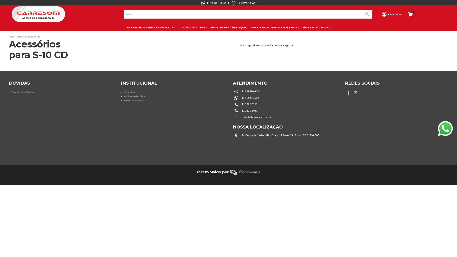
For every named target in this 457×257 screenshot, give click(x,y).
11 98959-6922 (246, 2)
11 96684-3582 (216, 2)
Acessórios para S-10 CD (28, 36)
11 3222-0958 (249, 104)
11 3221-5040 (249, 110)
